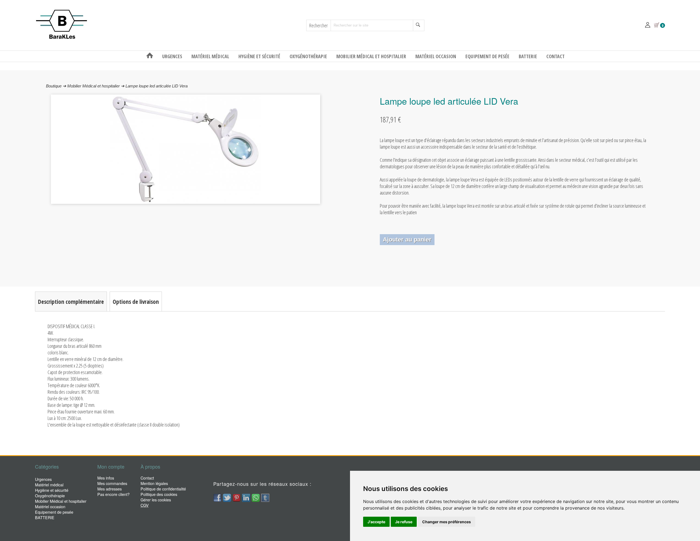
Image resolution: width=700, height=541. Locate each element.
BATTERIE (528, 56)
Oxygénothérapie (309, 56)
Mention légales (154, 483)
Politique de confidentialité (163, 489)
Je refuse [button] (403, 521)
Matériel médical (210, 56)
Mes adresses (109, 489)
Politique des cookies (159, 494)
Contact (555, 56)
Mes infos (105, 478)
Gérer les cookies (156, 499)
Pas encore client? (113, 494)
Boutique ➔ (56, 86)
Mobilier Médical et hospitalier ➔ (96, 86)
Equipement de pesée (488, 56)
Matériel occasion (436, 56)
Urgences (172, 56)
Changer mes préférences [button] (446, 521)
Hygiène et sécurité (259, 56)
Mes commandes (112, 483)
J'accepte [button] (376, 521)
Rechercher (318, 25)
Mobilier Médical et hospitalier (371, 56)
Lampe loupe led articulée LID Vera (157, 86)
